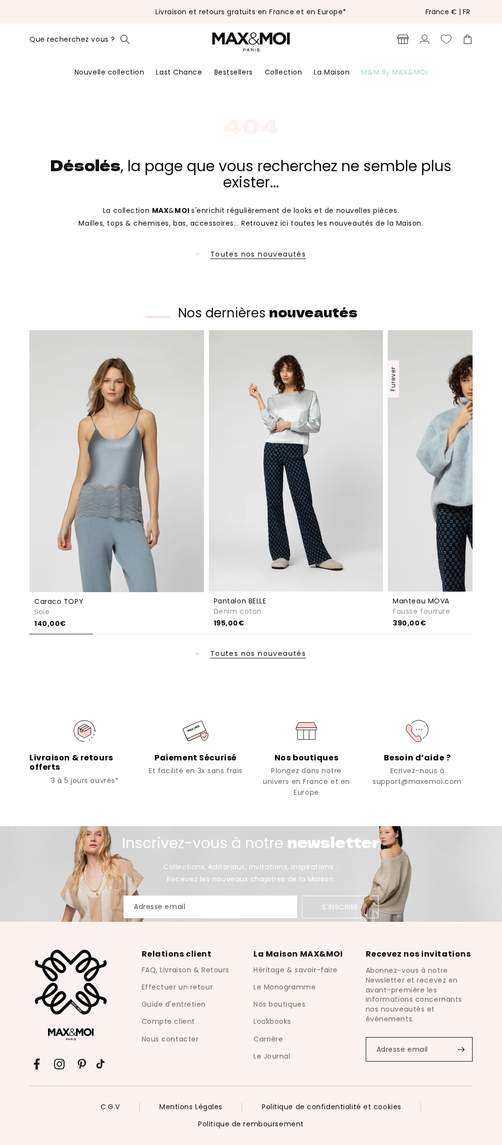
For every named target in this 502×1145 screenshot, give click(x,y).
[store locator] (403, 39)
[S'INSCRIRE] (461, 1049)
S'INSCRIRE (340, 907)
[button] (79, 39)
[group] (84, 751)
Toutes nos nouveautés (258, 254)
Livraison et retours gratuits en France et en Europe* (250, 12)
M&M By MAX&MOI (394, 72)
